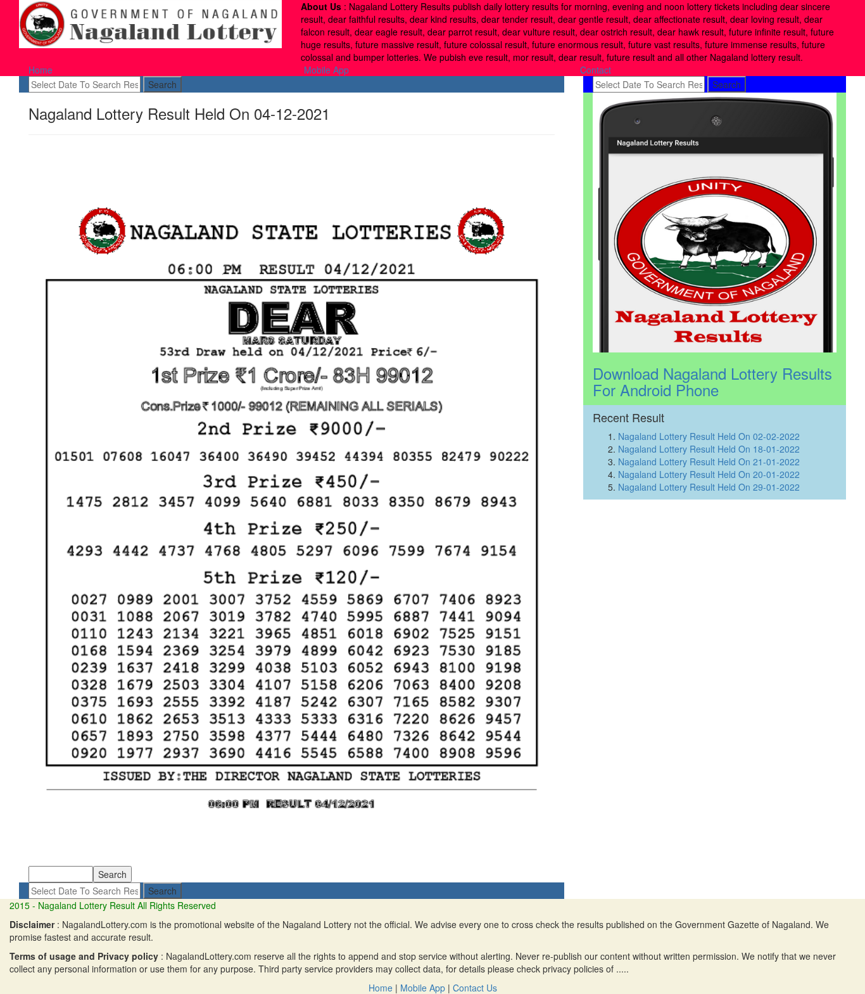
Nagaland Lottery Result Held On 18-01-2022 (709, 448)
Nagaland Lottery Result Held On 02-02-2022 (709, 436)
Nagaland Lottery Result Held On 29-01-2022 (709, 487)
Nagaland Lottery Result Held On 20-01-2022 (709, 474)
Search (162, 84)
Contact (595, 69)
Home (40, 69)
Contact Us (475, 987)
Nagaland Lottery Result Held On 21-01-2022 (709, 461)
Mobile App (326, 69)
